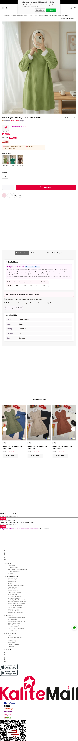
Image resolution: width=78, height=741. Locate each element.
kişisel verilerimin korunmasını (27, 529)
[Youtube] (4, 559)
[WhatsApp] (4, 556)
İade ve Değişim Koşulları (16, 617)
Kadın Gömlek (12, 587)
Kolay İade (11, 642)
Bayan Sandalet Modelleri (16, 603)
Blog (9, 635)
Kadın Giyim (12, 582)
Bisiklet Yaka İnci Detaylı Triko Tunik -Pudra (63, 447)
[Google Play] (39, 673)
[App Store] (39, 667)
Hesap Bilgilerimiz (14, 571)
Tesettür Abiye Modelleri (16, 585)
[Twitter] (4, 552)
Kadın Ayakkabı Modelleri (16, 600)
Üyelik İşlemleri (13, 627)
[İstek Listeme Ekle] (14, 195)
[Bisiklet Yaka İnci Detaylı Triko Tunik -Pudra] (64, 422)
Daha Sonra (40, 10)
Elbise (10, 583)
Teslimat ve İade (37, 253)
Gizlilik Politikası (13, 567)
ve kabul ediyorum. (25, 529)
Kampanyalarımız (14, 580)
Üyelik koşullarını (8, 529)
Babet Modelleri (13, 609)
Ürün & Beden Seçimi (54, 253)
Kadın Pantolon (13, 591)
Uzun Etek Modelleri (14, 592)
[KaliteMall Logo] (39, 688)
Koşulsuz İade (12, 619)
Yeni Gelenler (12, 578)
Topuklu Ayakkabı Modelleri (17, 602)
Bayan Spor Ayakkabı (15, 607)
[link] (69, 117)
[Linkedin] (4, 558)
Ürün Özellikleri (21, 253)
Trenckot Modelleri (14, 598)
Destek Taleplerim (14, 644)
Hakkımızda (12, 566)
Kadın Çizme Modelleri (15, 613)
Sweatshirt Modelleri (15, 596)
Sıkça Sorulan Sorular (15, 637)
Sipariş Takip (12, 641)
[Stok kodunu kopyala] (74, 118)
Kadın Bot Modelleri (14, 611)
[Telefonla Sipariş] (9, 195)
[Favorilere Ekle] (4, 195)
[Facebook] (4, 550)
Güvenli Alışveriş (13, 625)
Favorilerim (11, 646)
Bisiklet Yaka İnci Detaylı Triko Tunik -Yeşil (13, 447)
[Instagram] (4, 554)
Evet (51, 10)
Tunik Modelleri (13, 589)
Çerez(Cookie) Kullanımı (16, 628)
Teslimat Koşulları (14, 623)
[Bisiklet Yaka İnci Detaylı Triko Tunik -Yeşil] (14, 422)
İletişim (10, 573)
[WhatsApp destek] (74, 627)
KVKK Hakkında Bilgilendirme (17, 569)
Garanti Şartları (13, 630)
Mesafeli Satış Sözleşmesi (16, 621)
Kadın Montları (12, 594)
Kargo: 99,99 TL (19, 126)
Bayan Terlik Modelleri (15, 605)
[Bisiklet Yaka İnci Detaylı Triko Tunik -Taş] (39, 422)
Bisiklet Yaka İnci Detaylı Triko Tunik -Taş (38, 447)
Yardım (10, 639)
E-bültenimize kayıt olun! (8, 514)
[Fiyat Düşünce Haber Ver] (20, 195)
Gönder (3, 518)
